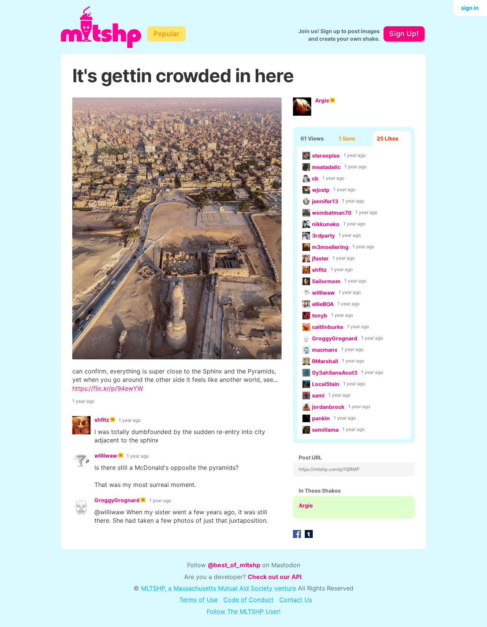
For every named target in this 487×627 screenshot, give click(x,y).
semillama (325, 429)
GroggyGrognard (334, 338)
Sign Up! (404, 34)
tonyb (319, 315)
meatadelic (326, 167)
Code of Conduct (248, 599)
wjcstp (320, 190)
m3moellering (330, 247)
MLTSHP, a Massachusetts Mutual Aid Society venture (218, 588)
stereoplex (326, 155)
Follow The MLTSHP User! (243, 611)
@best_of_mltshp (234, 565)
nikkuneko (325, 224)
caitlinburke (327, 327)
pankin (321, 418)
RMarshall (325, 361)
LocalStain (325, 384)
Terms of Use (198, 599)
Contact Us (295, 599)
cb (315, 178)
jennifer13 (325, 201)
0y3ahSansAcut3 (334, 372)
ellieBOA (323, 304)
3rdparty (323, 235)
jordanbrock (328, 407)
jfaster (320, 258)
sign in (470, 8)
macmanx (324, 349)
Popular (166, 34)
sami (318, 395)
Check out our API (274, 577)
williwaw (323, 292)
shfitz (319, 269)
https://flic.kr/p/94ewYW (107, 388)
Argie (322, 100)
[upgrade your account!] (112, 420)
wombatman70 (332, 212)
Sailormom (326, 281)
